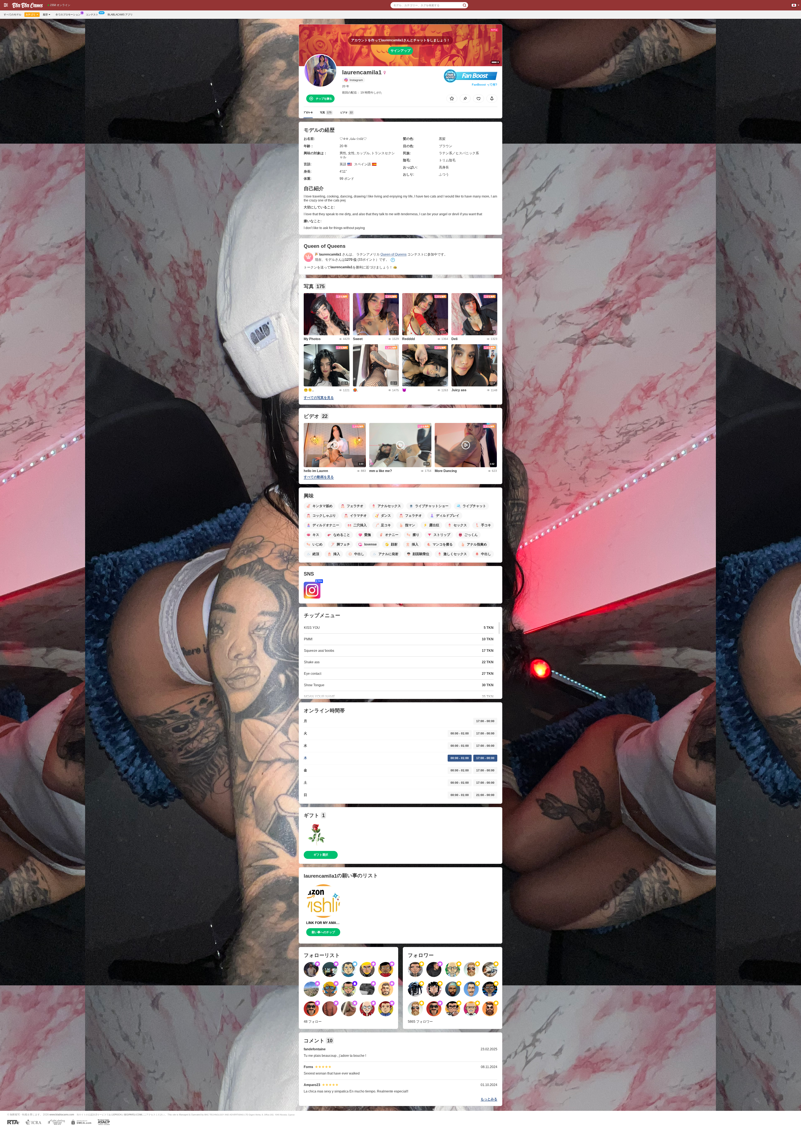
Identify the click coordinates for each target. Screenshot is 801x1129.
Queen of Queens (393, 254)
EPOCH (117, 1114)
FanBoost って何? (484, 84)
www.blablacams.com (61, 1114)
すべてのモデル (12, 14)
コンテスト (92, 14)
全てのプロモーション (68, 14)
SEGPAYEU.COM (133, 1114)
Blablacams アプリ (120, 14)
